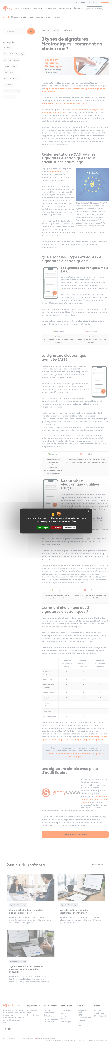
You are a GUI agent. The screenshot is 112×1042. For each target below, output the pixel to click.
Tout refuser (56, 528)
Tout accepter (43, 528)
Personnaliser (69, 528)
